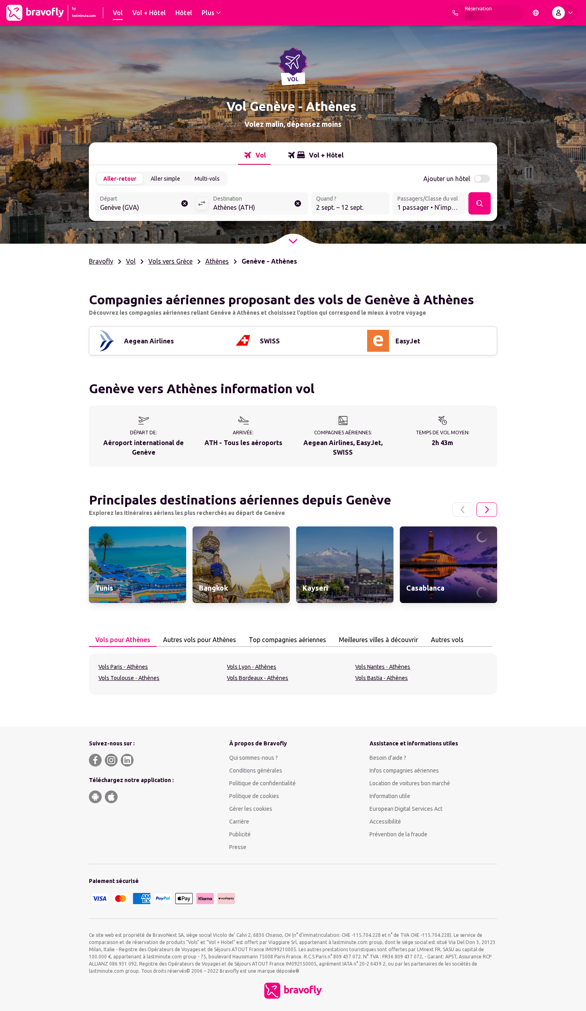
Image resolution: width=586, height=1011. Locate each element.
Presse (237, 847)
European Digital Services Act (406, 809)
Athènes (217, 261)
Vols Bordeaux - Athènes (257, 678)
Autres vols (447, 639)
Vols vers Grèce (170, 261)
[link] (137, 564)
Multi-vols (207, 178)
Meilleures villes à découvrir (378, 639)
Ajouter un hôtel (446, 178)
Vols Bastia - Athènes (381, 678)
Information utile (390, 796)
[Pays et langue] (536, 13)
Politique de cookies (254, 796)
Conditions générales (255, 770)
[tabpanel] (293, 674)
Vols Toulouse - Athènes (128, 678)
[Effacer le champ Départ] (184, 203)
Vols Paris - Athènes (123, 667)
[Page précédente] (462, 510)
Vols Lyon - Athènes (251, 667)
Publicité (240, 834)
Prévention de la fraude (398, 834)
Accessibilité (385, 821)
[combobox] (145, 204)
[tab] (254, 155)
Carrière (239, 821)
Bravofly (101, 261)
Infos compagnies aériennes (404, 770)
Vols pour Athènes (122, 639)
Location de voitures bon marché (410, 783)
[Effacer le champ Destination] (298, 203)
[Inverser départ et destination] (201, 203)
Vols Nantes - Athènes (382, 667)
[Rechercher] (479, 203)
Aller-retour (119, 178)
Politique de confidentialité (262, 783)
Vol (131, 261)
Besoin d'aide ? (388, 758)
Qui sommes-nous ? (253, 758)
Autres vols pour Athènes (199, 639)
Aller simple (165, 178)
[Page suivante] (486, 510)
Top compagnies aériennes (287, 639)
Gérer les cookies (250, 809)
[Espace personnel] (564, 13)
